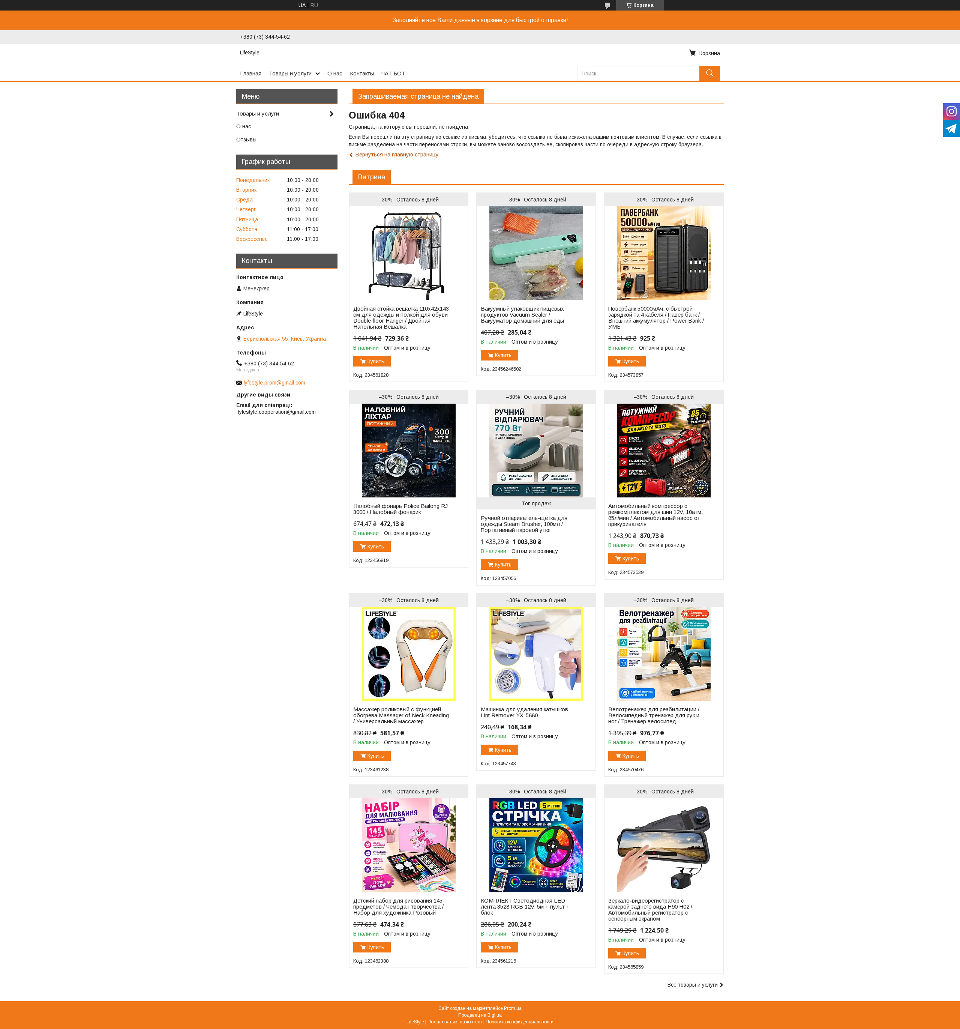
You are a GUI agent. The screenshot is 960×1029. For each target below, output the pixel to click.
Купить (376, 361)
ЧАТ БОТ (393, 73)
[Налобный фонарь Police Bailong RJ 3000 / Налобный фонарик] (409, 450)
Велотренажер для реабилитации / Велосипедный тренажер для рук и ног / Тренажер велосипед (653, 715)
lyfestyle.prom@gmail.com (274, 383)
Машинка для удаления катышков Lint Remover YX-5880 (524, 712)
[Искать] (709, 73)
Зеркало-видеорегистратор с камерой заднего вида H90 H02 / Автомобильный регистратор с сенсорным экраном (650, 910)
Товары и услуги (290, 73)
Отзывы (246, 139)
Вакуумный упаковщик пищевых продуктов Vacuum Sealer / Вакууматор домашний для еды (522, 315)
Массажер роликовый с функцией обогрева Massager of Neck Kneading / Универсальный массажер (401, 715)
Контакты (362, 73)
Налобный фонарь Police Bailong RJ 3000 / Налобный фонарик (400, 509)
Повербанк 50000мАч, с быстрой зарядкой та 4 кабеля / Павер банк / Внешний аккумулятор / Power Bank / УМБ (656, 318)
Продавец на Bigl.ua (480, 1015)
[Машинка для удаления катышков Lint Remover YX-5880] (536, 654)
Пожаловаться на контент (455, 1021)
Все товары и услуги (693, 985)
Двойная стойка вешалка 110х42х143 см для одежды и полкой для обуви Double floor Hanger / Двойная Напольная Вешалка (401, 318)
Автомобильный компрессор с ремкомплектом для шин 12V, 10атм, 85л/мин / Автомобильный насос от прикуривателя (655, 515)
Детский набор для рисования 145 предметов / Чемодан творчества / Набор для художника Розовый (398, 907)
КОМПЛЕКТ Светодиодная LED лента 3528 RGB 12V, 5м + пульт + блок (525, 907)
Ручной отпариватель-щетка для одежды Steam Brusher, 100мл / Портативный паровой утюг (524, 524)
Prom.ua (513, 1008)
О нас (334, 73)
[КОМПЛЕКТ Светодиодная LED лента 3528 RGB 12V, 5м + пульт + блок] (536, 845)
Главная (250, 73)
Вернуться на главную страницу (397, 154)
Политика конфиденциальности (520, 1021)
